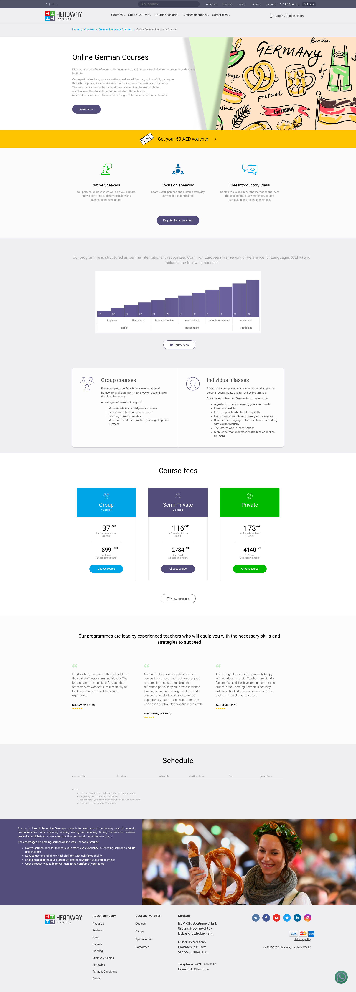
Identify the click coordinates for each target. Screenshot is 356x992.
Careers (255, 4)
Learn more (87, 109)
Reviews (228, 4)
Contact (270, 4)
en (46, 4)
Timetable (99, 964)
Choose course (106, 568)
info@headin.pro (199, 969)
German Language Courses (115, 29)
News (241, 4)
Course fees (179, 345)
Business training (103, 958)
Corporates (220, 15)
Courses (117, 15)
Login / (281, 16)
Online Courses (138, 15)
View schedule (178, 598)
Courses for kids (166, 15)
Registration (295, 16)
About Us (211, 4)
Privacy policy (303, 939)
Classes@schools (195, 15)
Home (75, 29)
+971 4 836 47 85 (288, 4)
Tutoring (98, 951)
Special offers (144, 939)
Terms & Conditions (105, 971)
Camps (139, 931)
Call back (309, 4)
